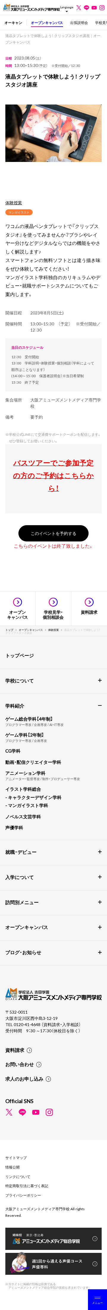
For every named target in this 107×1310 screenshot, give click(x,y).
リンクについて (17, 1176)
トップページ (19, 655)
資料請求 (14, 1049)
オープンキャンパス (47, 22)
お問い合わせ (19, 1064)
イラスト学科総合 (23, 789)
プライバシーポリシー (23, 1195)
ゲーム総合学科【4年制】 (29, 719)
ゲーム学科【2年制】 (24, 735)
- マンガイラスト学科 (26, 805)
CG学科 (13, 751)
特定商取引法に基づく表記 (26, 1185)
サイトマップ (16, 1157)
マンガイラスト (19, 212)
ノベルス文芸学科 (23, 816)
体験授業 (13, 202)
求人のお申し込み (24, 1078)
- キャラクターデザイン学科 (33, 797)
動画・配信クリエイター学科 (33, 762)
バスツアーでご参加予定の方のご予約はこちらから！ (53, 475)
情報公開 (12, 1167)
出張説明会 (79, 22)
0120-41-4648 (27, 1024)
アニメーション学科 (25, 773)
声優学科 (14, 827)
